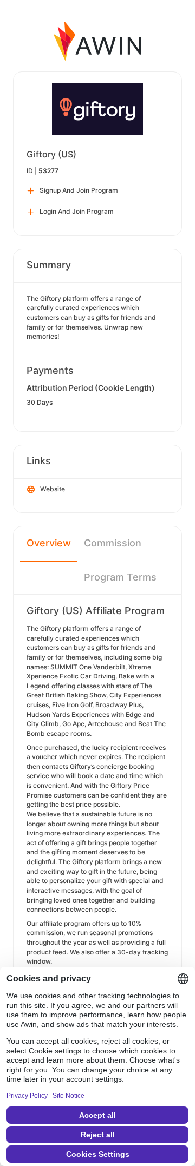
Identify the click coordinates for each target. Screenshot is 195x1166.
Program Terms (120, 577)
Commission (112, 543)
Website (52, 489)
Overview (49, 543)
